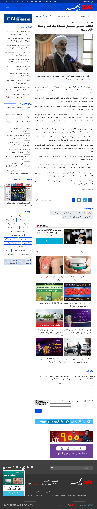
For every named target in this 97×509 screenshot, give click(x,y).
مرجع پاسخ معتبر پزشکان (18, 231)
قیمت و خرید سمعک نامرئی (22, 250)
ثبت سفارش (49, 241)
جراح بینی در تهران (24, 216)
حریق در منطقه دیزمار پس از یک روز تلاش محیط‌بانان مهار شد (18, 67)
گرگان (89, 213)
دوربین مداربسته (11, 227)
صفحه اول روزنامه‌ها (23, 179)
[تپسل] (36, 226)
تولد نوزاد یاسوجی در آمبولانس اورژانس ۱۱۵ (17, 122)
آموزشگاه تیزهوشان (11, 239)
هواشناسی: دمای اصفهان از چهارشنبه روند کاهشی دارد (18, 157)
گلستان (83, 16)
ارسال (38, 410)
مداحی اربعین (25, 227)
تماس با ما (47, 492)
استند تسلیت (12, 224)
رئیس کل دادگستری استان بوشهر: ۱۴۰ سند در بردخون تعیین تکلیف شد (17, 53)
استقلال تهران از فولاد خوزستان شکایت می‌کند (17, 115)
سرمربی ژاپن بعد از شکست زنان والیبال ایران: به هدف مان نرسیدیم (18, 129)
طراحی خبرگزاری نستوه (82, 505)
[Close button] (23, 468)
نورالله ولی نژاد (80, 213)
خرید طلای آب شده (24, 220)
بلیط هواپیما (27, 243)
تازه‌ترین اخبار (26, 27)
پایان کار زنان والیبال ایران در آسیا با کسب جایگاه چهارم (18, 108)
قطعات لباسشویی (25, 239)
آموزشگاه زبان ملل (18, 246)
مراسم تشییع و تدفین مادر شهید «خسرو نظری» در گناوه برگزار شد (17, 95)
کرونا (67, 156)
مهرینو (7, 250)
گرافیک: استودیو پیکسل (63, 505)
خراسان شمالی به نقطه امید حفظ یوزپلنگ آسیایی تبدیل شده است (19, 39)
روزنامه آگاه (11, 254)
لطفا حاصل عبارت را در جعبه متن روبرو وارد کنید (76, 401)
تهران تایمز (25, 254)
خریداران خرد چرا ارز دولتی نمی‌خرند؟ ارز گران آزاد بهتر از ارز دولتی (18, 150)
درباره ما (56, 492)
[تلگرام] (31, 467)
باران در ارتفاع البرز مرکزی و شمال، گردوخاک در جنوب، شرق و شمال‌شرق (18, 164)
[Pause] (66, 242)
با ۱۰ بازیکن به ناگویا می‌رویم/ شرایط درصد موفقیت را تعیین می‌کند (18, 171)
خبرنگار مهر (81, 87)
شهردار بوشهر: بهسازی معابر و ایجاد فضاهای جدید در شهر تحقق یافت (18, 46)
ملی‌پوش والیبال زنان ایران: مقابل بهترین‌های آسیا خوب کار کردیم (19, 143)
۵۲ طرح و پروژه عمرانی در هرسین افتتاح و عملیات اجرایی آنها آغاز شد (18, 60)
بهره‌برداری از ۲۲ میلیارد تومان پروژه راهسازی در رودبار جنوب (18, 81)
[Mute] (70, 242)
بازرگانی (38, 492)
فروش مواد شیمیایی (18, 235)
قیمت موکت (10, 220)
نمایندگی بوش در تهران (12, 243)
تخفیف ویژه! (13, 493)
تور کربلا (26, 224)
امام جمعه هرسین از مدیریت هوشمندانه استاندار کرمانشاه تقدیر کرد (17, 88)
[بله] (28, 467)
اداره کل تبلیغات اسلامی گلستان (61, 213)
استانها (89, 16)
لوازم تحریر (9, 216)
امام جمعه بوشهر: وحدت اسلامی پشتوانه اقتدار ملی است (19, 74)
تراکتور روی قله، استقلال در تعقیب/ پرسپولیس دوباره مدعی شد (18, 136)
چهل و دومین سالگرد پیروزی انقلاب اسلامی (77, 217)
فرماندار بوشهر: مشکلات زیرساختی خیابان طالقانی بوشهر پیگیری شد (18, 32)
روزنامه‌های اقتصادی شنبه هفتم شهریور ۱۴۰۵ (19, 204)
